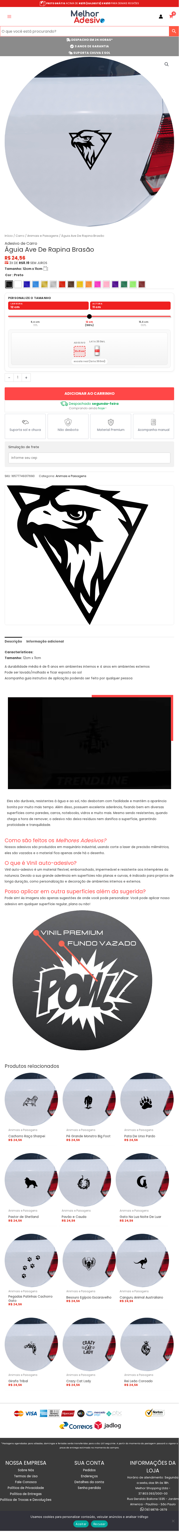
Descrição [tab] (13, 641)
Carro (20, 236)
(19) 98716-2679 (155, 1510)
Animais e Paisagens (42, 236)
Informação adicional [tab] (45, 641)
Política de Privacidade (26, 1488)
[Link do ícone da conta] (161, 16)
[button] (166, 64)
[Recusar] (173, 1521)
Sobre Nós (26, 1470)
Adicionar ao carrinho (89, 393)
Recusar (99, 1524)
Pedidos (89, 1470)
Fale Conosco (26, 1482)
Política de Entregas (26, 1494)
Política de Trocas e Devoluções (25, 1500)
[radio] (9, 284)
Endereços (89, 1476)
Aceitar (81, 1524)
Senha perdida (89, 1488)
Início (9, 236)
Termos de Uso (26, 1476)
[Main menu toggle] (9, 16)
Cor (8, 275)
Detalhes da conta (89, 1482)
